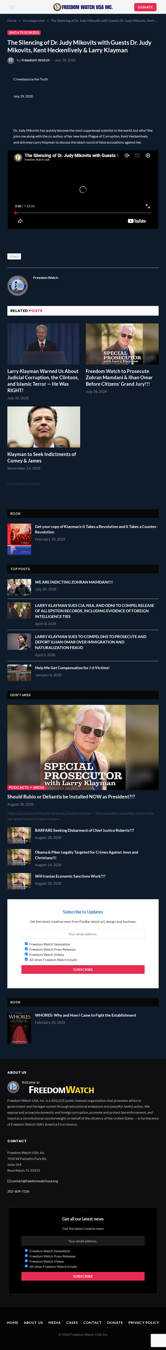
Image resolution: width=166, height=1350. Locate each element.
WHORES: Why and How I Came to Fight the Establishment (85, 1015)
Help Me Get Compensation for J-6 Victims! (72, 667)
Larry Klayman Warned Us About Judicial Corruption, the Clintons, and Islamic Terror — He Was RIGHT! (43, 380)
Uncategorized (24, 32)
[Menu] (12, 7)
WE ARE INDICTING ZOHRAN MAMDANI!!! (74, 582)
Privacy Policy (143, 1322)
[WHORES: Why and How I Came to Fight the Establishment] (19, 1028)
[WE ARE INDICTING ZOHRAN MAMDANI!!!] (20, 587)
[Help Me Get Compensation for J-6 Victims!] (20, 673)
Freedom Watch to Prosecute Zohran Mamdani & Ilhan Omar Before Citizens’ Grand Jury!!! (119, 377)
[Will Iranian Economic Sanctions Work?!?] (20, 881)
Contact (92, 1322)
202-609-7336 (18, 1191)
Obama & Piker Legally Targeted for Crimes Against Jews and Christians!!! (86, 855)
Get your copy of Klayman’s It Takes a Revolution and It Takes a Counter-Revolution (96, 529)
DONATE (145, 7)
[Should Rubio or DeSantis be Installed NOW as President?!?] (83, 747)
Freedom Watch (36, 60)
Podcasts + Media (26, 787)
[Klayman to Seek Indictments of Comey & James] (43, 427)
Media (54, 1322)
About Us (33, 1322)
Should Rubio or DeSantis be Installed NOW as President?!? (71, 797)
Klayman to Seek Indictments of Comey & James (41, 457)
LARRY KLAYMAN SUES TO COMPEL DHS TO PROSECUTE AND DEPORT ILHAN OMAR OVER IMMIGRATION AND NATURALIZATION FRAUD (90, 642)
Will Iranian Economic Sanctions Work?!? (70, 876)
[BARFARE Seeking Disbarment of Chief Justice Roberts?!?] (20, 835)
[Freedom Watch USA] (83, 7)
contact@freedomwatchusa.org (34, 1181)
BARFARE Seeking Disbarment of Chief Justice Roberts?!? (84, 830)
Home (12, 1322)
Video (14, 256)
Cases (72, 1322)
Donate (115, 1322)
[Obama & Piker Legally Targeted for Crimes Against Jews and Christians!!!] (20, 857)
